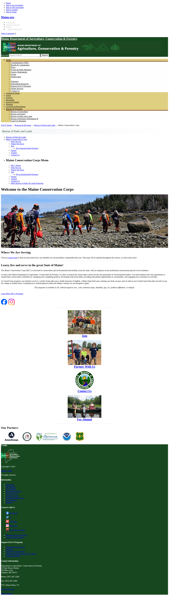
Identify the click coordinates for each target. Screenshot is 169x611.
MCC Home (16, 165)
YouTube (13, 522)
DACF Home (6, 125)
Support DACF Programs (21, 86)
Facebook (13, 513)
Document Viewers (13, 491)
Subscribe (11, 46)
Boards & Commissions (20, 65)
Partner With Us (84, 366)
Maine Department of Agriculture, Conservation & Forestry (39, 38)
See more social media (14, 537)
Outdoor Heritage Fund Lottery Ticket (21, 554)
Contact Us (11, 48)
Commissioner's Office (20, 63)
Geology (9, 98)
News (9, 51)
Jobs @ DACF (12, 493)
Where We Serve (17, 144)
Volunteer (14, 81)
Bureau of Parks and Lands (21, 116)
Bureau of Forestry (18, 114)
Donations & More (13, 556)
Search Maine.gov (15, 29)
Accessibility (11, 489)
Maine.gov (7, 17)
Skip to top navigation (14, 5)
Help (8, 27)
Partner (13, 150)
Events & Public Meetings (21, 70)
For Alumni (84, 419)
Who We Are (16, 142)
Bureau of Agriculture (19, 112)
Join (12, 146)
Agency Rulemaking (19, 72)
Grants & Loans (12, 496)
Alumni (14, 153)
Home (8, 3)
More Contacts (6, 593)
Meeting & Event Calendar (16, 535)
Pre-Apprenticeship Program (27, 148)
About (8, 60)
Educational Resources (20, 84)
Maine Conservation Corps (16, 139)
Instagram (13, 526)
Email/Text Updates (17, 530)
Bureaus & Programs (14, 109)
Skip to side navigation (15, 7)
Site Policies (10, 487)
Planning (9, 104)
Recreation (10, 100)
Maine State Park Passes (15, 547)
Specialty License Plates (15, 551)
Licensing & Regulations (15, 107)
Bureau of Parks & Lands (16, 137)
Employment (16, 77)
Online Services (12, 25)
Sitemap (9, 502)
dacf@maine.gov (7, 589)
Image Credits (6, 471)
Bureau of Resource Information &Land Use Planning (24, 120)
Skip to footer (11, 12)
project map (12, 258)
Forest (8, 95)
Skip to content (12, 10)
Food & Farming (12, 102)
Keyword (4, 55)
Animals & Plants (13, 93)
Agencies (9, 22)
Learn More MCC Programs (12, 294)
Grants (13, 74)
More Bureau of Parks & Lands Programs (27, 183)
